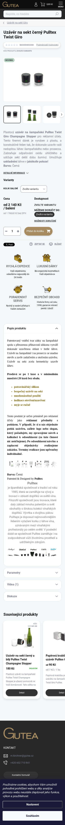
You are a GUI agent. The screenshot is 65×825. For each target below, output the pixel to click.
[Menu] (60, 4)
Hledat (57, 14)
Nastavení (32, 804)
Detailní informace (14, 173)
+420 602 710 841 (20, 762)
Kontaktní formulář (21, 775)
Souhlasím (32, 815)
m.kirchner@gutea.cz (21, 755)
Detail (21, 692)
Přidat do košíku (35, 231)
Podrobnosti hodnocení (47, 45)
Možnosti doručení (45, 221)
